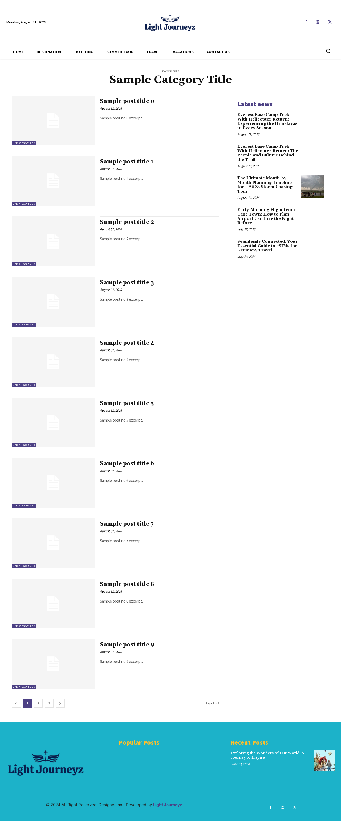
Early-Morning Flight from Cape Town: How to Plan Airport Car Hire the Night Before (266, 216)
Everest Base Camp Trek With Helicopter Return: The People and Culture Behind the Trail (267, 153)
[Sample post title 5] (53, 422)
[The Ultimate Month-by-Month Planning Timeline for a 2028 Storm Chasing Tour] (312, 186)
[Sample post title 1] (53, 181)
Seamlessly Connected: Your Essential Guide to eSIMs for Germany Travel (267, 246)
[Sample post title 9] (53, 664)
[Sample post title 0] (53, 120)
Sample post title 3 (127, 282)
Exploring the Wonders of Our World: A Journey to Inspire (267, 755)
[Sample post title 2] (53, 241)
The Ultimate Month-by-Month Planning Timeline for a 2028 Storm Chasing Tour (265, 185)
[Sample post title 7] (53, 543)
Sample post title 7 (127, 524)
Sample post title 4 (127, 343)
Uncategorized (24, 143)
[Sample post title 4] (53, 362)
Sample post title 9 (127, 644)
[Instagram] (318, 22)
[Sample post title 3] (53, 302)
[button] (328, 51)
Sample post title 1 (126, 161)
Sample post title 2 (127, 222)
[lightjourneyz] (170, 23)
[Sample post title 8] (53, 603)
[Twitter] (330, 22)
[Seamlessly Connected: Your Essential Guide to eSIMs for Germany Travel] (312, 249)
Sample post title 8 (127, 584)
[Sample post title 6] (53, 483)
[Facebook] (306, 22)
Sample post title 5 (127, 403)
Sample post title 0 (127, 101)
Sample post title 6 (127, 463)
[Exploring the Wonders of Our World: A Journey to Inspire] (324, 760)
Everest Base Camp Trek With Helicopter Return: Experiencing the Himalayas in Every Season (267, 121)
